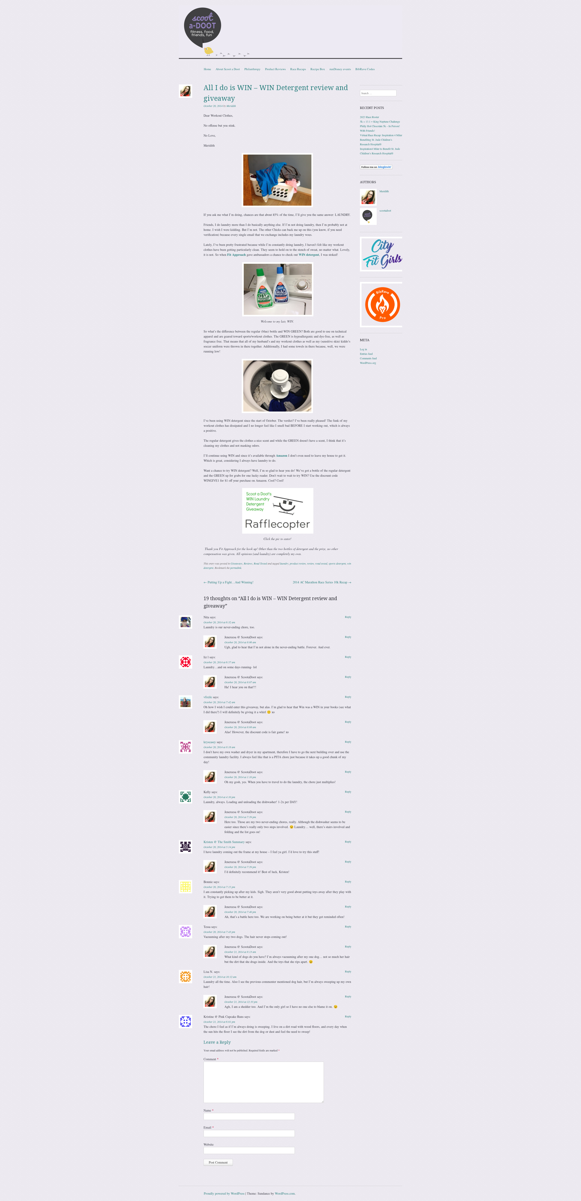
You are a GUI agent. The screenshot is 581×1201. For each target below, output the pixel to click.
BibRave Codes (365, 69)
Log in (363, 349)
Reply (348, 617)
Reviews (248, 563)
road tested (321, 563)
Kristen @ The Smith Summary (224, 842)
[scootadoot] (368, 224)
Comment (211, 1059)
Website (209, 1144)
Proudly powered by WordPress (224, 1193)
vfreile (208, 697)
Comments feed (368, 358)
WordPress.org (368, 363)
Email (209, 1127)
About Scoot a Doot (228, 69)
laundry (284, 563)
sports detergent (337, 563)
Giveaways (236, 563)
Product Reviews (275, 69)
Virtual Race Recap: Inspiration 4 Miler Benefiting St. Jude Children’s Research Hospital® (381, 139)
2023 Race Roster (369, 117)
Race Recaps (298, 69)
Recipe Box (317, 69)
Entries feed (366, 353)
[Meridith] (368, 204)
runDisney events (340, 69)
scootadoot (385, 210)
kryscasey (210, 742)
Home (207, 69)
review (310, 563)
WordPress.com (285, 1193)
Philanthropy (252, 69)
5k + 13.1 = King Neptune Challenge (380, 121)
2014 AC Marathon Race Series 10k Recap (322, 582)
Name (209, 1110)
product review (298, 563)
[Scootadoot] (290, 32)
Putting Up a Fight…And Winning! (229, 582)
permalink (235, 568)
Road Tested (260, 563)
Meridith (231, 106)
